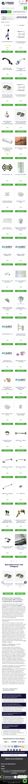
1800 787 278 (24, 3)
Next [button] (25, 582)
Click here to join (14, 755)
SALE (9, 11)
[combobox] (12, 8)
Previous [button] (2, 582)
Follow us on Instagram (14, 759)
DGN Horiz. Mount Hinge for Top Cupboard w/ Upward (8, 585)
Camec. (10, 642)
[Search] (25, 8)
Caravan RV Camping (7, 668)
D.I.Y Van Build (19, 11)
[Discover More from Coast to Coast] (6, 742)
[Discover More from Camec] (14, 742)
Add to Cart (8, 593)
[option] (8, 582)
